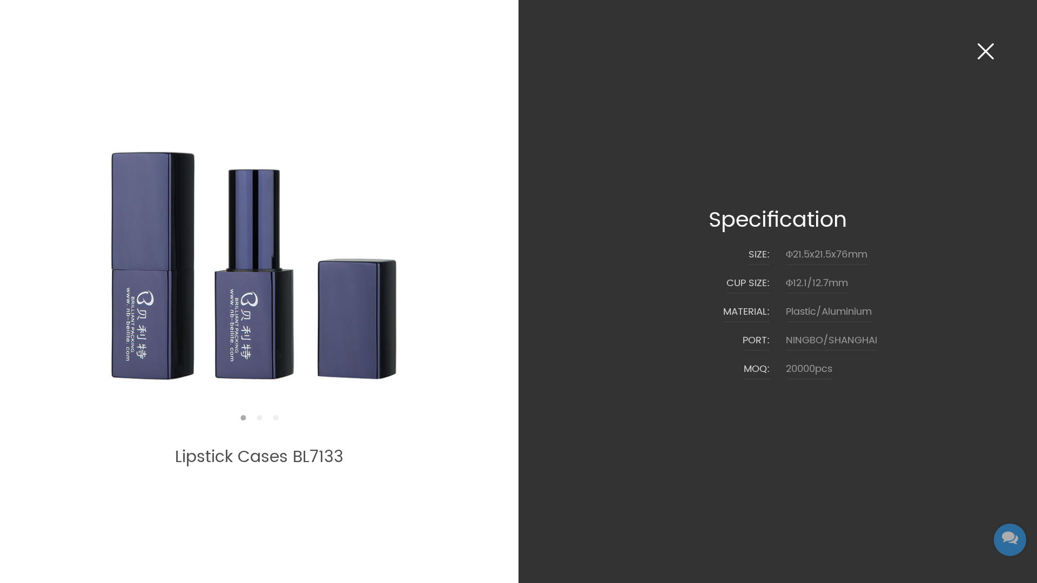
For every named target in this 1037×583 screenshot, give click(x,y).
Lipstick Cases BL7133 (259, 457)
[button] (243, 418)
